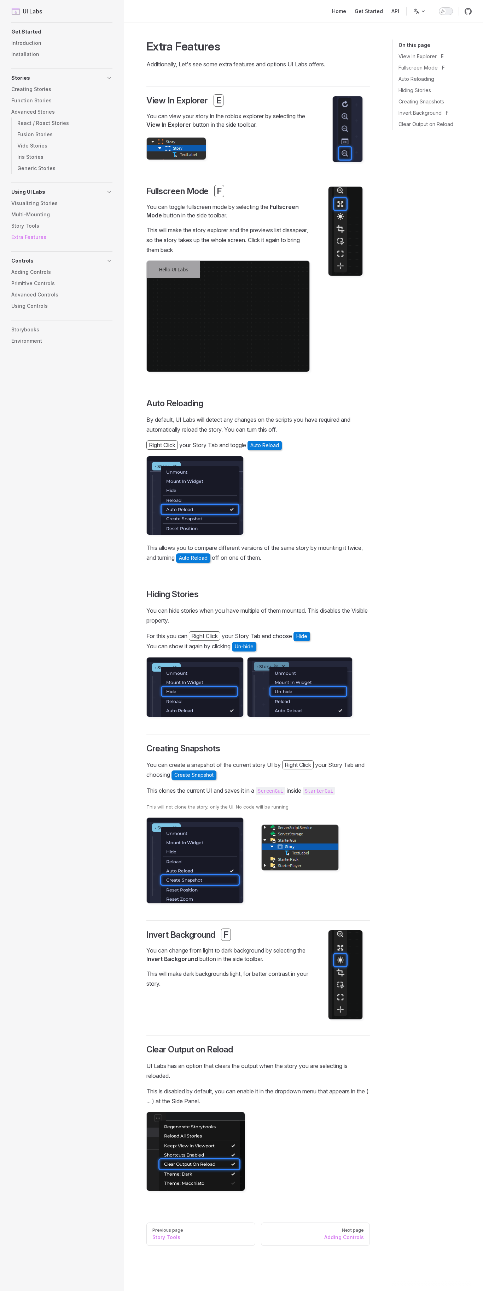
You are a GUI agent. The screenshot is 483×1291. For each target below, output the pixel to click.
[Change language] (419, 11)
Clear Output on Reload (425, 124)
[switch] (446, 11)
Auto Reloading (416, 79)
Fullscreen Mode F (421, 68)
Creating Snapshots (421, 101)
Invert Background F (423, 113)
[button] (61, 31)
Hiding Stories (414, 90)
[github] (468, 11)
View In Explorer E (421, 56)
